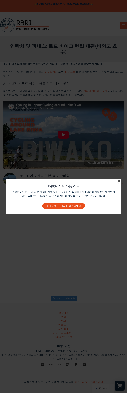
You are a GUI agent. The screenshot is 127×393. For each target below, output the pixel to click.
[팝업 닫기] (119, 181)
